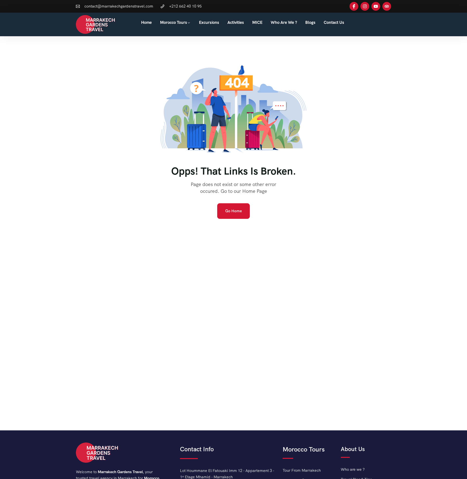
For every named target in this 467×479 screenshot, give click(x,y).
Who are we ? (284, 22)
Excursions (209, 22)
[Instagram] (364, 6)
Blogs (310, 22)
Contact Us (334, 22)
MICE (257, 22)
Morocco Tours (173, 22)
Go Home (233, 210)
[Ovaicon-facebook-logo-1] (354, 6)
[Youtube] (375, 6)
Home (146, 22)
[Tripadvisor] (386, 6)
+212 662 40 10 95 (185, 6)
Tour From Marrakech (302, 470)
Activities (235, 22)
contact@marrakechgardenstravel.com (118, 6)
